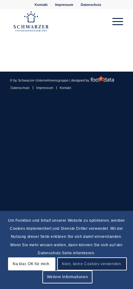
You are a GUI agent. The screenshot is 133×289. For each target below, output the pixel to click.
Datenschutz (91, 5)
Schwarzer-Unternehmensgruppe (43, 80)
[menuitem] (41, 4)
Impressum (64, 5)
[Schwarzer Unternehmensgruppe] (55, 21)
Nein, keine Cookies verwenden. (92, 264)
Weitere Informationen (67, 277)
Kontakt (41, 5)
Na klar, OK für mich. (32, 264)
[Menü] (114, 21)
